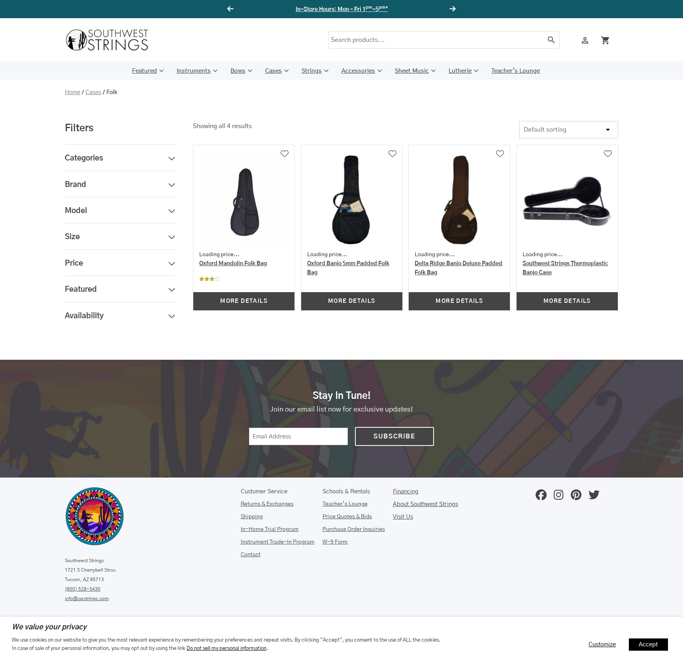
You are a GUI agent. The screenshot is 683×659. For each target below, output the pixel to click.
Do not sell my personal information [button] (226, 648)
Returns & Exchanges (267, 504)
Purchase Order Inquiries (354, 529)
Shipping (252, 516)
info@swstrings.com (87, 598)
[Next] (451, 9)
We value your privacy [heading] (49, 627)
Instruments (194, 71)
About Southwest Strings (425, 504)
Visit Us (403, 517)
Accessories (358, 71)
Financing (406, 492)
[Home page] (112, 40)
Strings (312, 71)
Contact (250, 554)
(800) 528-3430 (82, 589)
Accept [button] (648, 645)
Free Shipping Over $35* (341, 9)
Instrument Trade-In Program (278, 542)
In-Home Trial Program (270, 529)
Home (72, 92)
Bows (237, 71)
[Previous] (231, 9)
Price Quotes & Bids (347, 516)
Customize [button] (602, 645)
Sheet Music (412, 71)
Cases (273, 71)
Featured (144, 71)
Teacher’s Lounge (515, 71)
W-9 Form (335, 542)
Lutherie (460, 71)
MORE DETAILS (244, 301)
